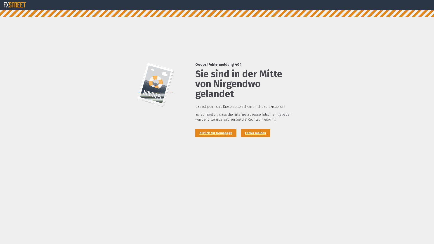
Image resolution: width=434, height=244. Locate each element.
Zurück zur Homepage (215, 133)
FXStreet (15, 5)
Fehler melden (255, 133)
